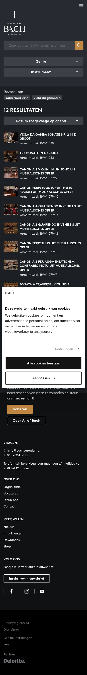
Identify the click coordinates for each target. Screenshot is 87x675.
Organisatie (12, 487)
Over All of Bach (26, 420)
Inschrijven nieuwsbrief (26, 578)
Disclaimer (11, 629)
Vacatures (11, 493)
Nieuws (9, 527)
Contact (10, 506)
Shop (7, 546)
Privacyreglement (16, 623)
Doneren (20, 409)
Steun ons (11, 500)
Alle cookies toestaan (43, 363)
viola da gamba (46, 98)
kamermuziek (15, 98)
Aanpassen (41, 378)
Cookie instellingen (18, 638)
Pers (6, 644)
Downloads (12, 540)
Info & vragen (13, 533)
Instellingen (64, 349)
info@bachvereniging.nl (23, 450)
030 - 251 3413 (16, 455)
